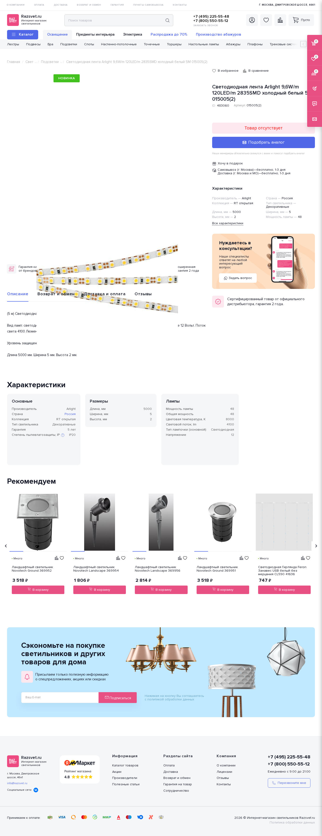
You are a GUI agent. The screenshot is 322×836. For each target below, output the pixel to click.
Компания (226, 756)
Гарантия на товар (177, 784)
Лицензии (224, 772)
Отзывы (143, 293)
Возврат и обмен (56, 293)
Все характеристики (227, 223)
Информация (125, 756)
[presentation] (6, 546)
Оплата (169, 765)
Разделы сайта (178, 756)
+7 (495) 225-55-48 (211, 16)
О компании (226, 765)
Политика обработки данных (292, 822)
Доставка (170, 772)
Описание (17, 293)
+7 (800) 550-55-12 (210, 20)
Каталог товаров (125, 765)
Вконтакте (35, 790)
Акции (116, 772)
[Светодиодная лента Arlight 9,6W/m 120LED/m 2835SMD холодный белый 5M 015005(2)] (107, 280)
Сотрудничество (176, 791)
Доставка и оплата (105, 293)
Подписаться (120, 698)
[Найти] (167, 20)
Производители (124, 778)
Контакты (224, 784)
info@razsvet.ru (17, 783)
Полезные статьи (126, 784)
